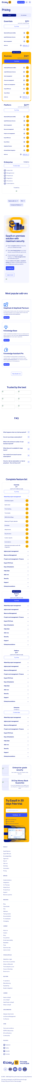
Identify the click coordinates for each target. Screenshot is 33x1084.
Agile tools (5, 858)
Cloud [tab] (9, 15)
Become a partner (7, 894)
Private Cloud (6, 889)
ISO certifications (7, 1033)
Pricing (5, 870)
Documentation (7, 916)
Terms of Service (14, 1081)
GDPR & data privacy (8, 1030)
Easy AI (5, 861)
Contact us (10, 268)
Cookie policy (6, 1035)
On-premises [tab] (23, 15)
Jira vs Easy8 (6, 999)
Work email (8, 807)
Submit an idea (6, 947)
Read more (6, 317)
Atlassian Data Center (8, 1014)
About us (5, 930)
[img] (24, 33)
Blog (4, 904)
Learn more (10, 275)
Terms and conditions (8, 1028)
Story (4, 935)
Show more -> (6, 971)
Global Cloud (6, 887)
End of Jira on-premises (9, 961)
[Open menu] (30, 2)
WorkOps (5, 866)
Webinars (5, 911)
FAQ (4, 909)
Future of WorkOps (8, 969)
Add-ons (25, 45)
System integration (7, 988)
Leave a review (6, 950)
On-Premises (6, 885)
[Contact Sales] (26, 2)
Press (4, 945)
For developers (6, 918)
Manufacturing (7, 983)
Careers (5, 932)
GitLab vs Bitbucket (8, 964)
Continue (15, 815)
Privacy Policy (4, 1081)
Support (5, 892)
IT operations (6, 980)
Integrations (6, 882)
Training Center (7, 913)
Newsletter (5, 942)
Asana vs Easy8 (7, 997)
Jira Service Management (9, 1016)
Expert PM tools (7, 853)
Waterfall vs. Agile (7, 959)
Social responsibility (8, 940)
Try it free (16, 26)
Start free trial (21, 2)
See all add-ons (16, 373)
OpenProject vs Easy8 (8, 1002)
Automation (6, 868)
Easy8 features (6, 851)
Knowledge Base (7, 856)
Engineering (6, 985)
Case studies (6, 906)
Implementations (7, 880)
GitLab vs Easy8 (7, 1004)
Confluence (6, 1019)
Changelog (6, 921)
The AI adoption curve (8, 966)
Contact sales (16, 165)
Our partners (6, 937)
